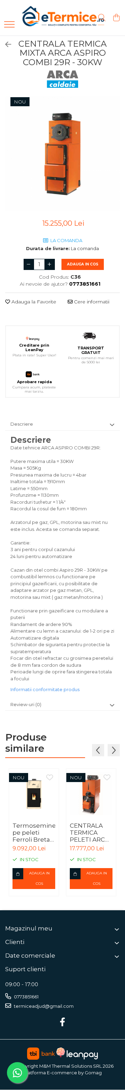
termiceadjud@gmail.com (43, 1006)
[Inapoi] (5, 44)
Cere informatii (91, 302)
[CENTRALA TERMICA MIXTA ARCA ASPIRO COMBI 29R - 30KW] (62, 153)
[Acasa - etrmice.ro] (54, 17)
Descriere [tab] (21, 424)
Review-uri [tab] (25, 704)
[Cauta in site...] (102, 18)
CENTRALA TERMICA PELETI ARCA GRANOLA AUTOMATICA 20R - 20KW (90, 832)
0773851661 (26, 996)
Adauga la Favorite (33, 302)
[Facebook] (63, 1022)
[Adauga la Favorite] (49, 777)
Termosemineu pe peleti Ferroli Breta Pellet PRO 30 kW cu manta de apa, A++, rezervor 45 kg (33, 832)
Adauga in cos (82, 264)
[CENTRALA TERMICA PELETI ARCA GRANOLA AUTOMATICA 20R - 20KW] (91, 793)
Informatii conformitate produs (45, 689)
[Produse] (9, 25)
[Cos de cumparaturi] (116, 18)
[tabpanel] (62, 153)
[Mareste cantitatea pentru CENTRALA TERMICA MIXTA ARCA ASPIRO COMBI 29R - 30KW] (49, 264)
